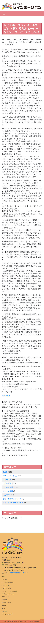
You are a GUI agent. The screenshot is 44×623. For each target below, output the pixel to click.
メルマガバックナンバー (7, 614)
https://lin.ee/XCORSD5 (19, 573)
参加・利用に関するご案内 (13, 502)
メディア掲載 (8, 491)
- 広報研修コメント (6, 596)
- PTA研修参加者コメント (8, 594)
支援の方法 (6, 395)
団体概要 (4, 605)
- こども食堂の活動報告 (7, 582)
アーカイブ (6, 518)
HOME (3, 576)
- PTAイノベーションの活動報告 (9, 591)
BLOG (5, 472)
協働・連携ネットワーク (12, 499)
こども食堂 (7, 483)
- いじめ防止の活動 (6, 602)
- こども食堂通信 (6, 585)
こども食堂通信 (9, 487)
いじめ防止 (7, 480)
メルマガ (6, 495)
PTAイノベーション (10, 476)
